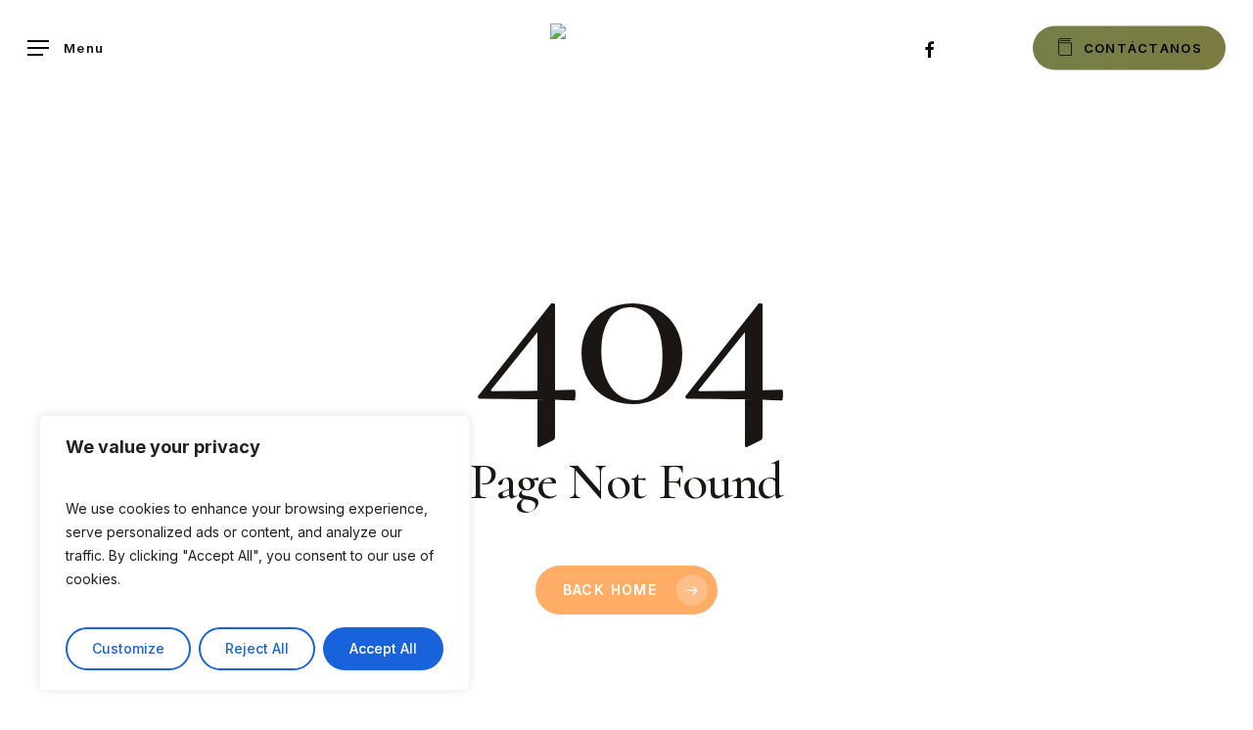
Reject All (257, 648)
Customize (128, 648)
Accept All (383, 648)
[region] (254, 553)
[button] (65, 48)
